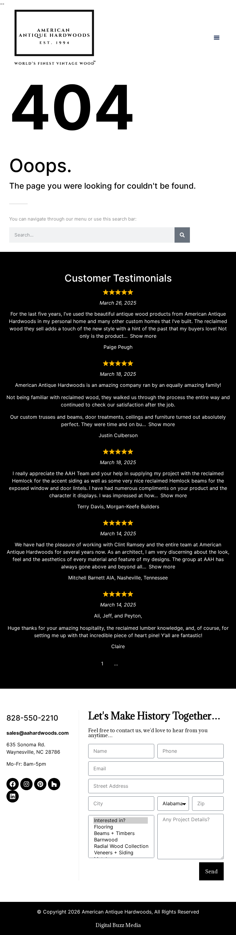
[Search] (182, 235)
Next (129, 663)
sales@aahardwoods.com (37, 733)
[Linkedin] (12, 796)
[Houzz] (54, 784)
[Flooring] (120, 827)
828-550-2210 (32, 718)
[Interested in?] (120, 820)
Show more (143, 336)
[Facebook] (12, 784)
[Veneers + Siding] (120, 852)
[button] (216, 37)
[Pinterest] (40, 784)
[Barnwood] (120, 840)
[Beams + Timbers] (120, 833)
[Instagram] (26, 784)
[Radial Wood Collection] (120, 846)
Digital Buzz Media (118, 925)
